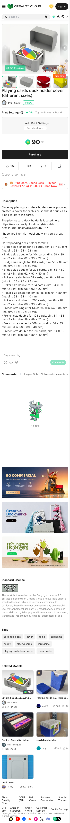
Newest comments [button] (54, 374)
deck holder (45, 651)
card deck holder (46, 740)
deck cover (8, 782)
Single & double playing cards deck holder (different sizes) (15, 698)
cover (30, 636)
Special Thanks (62, 799)
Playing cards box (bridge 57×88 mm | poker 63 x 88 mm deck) (52, 698)
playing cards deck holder (18, 651)
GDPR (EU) (22, 799)
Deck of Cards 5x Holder (16, 740)
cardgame (56, 636)
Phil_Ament (14, 102)
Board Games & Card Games (60, 112)
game (42, 636)
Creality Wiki (28, 809)
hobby (7, 643)
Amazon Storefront (15, 809)
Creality (4, 809)
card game (44, 643)
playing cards (24, 643)
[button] (64, 16)
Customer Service (41, 809)
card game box (12, 636)
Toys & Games (43, 112)
